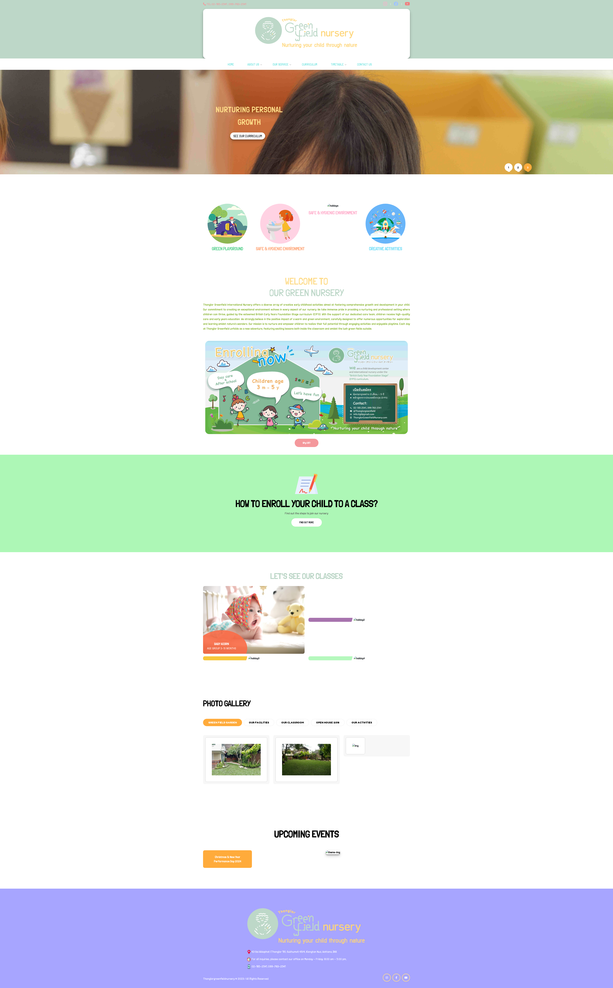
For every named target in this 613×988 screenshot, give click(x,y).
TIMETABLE (337, 64)
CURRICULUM (309, 64)
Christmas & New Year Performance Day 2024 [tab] (227, 859)
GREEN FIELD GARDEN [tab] (222, 722)
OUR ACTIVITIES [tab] (362, 722)
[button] (509, 167)
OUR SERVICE (280, 64)
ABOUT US (253, 64)
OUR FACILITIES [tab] (259, 722)
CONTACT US (364, 64)
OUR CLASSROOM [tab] (292, 722)
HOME (231, 64)
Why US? (306, 442)
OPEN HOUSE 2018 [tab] (327, 722)
